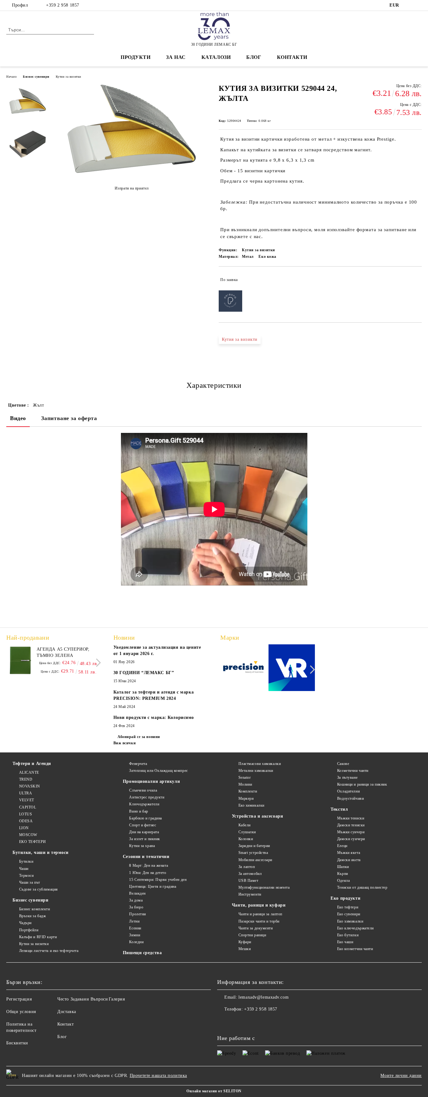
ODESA (26, 821)
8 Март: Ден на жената (148, 865)
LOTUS (25, 814)
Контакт (65, 1024)
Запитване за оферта (69, 418)
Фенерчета (138, 764)
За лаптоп (246, 867)
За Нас (175, 57)
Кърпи (342, 873)
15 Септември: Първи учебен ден (157, 879)
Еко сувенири (348, 914)
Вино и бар (138, 811)
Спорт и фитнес (142, 825)
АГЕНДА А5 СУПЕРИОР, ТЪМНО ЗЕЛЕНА (63, 652)
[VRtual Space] (292, 668)
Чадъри (25, 923)
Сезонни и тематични (146, 856)
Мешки (244, 949)
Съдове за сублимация (38, 889)
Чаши (24, 868)
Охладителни (348, 791)
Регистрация (19, 999)
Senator (244, 777)
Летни (134, 921)
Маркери (245, 798)
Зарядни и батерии (254, 846)
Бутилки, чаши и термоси (41, 852)
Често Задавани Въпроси (82, 999)
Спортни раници (252, 935)
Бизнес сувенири (36, 76)
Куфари (244, 942)
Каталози (216, 57)
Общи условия (21, 1011)
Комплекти (247, 791)
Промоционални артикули (151, 781)
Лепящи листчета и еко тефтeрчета (48, 951)
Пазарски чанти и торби (258, 921)
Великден (137, 893)
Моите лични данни (401, 1075)
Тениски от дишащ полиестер (362, 887)
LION (24, 828)
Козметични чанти (352, 770)
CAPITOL (27, 807)
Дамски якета (348, 860)
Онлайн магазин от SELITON (214, 1091)
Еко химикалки (251, 805)
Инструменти (249, 894)
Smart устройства (253, 852)
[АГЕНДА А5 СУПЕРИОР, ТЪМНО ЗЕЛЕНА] (20, 660)
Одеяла (343, 880)
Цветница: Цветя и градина (152, 886)
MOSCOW (28, 835)
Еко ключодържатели (355, 928)
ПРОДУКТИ (135, 57)
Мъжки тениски (350, 818)
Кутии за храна (142, 846)
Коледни (136, 942)
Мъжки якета (348, 852)
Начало (11, 76)
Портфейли (29, 930)
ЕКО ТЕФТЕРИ (32, 842)
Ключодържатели (144, 804)
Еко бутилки (347, 935)
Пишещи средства (142, 952)
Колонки (245, 839)
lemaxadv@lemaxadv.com (263, 997)
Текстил (339, 809)
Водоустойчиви (350, 798)
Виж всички (124, 743)
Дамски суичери (351, 839)
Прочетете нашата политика (158, 1075)
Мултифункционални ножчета (264, 887)
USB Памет (248, 880)
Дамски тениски (350, 825)
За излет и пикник (144, 839)
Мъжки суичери (350, 832)
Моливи (245, 784)
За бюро (136, 907)
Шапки (343, 867)
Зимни (134, 935)
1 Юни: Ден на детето (147, 873)
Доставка (66, 1011)
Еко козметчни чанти (355, 949)
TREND (25, 779)
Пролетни (137, 914)
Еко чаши (345, 942)
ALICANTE (29, 772)
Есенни (135, 928)
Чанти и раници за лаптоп (260, 914)
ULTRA (25, 793)
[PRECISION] (243, 668)
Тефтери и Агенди (32, 763)
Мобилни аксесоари (255, 860)
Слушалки (247, 832)
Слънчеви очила (143, 790)
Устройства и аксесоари (257, 816)
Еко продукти (345, 898)
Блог (253, 57)
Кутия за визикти (240, 339)
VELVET (26, 800)
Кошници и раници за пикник (362, 784)
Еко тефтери (347, 907)
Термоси (26, 875)
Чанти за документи (255, 928)
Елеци (342, 846)
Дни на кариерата (144, 832)
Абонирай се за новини (138, 737)
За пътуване (347, 777)
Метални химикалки (255, 770)
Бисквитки (17, 1043)
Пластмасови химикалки (259, 764)
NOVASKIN (29, 786)
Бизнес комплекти (34, 909)
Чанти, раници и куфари (258, 905)
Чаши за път (29, 882)
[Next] (96, 662)
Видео (18, 418)
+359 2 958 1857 (62, 5)
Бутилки (26, 861)
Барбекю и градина (145, 818)
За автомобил (250, 873)
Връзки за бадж (32, 916)
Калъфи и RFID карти (38, 937)
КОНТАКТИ (292, 57)
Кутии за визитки (68, 76)
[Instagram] (418, 5)
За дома (136, 900)
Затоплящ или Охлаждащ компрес (158, 770)
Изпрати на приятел (132, 188)
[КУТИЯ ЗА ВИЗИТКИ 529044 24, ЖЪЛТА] (131, 172)
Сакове (343, 764)
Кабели (244, 825)
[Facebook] (408, 5)
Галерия (117, 999)
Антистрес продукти (146, 797)
